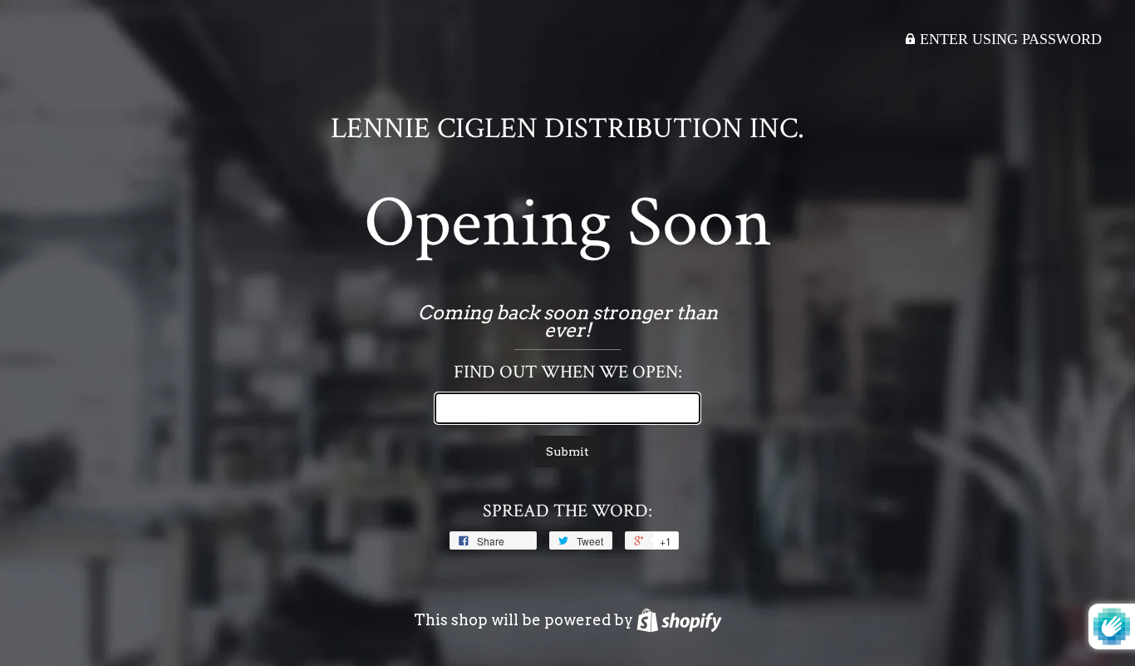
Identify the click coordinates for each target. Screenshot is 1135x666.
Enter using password (1009, 39)
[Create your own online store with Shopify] (679, 620)
